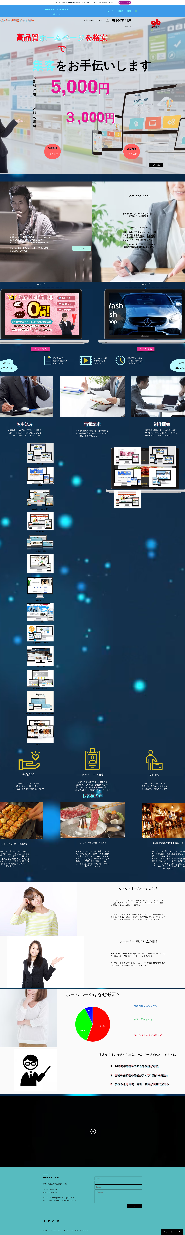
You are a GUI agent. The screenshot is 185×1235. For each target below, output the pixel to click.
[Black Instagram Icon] (53, 1220)
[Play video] (93, 1131)
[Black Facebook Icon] (44, 1220)
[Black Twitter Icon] (49, 1220)
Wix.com (85, 1231)
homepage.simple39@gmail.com (62, 1198)
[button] (52, 151)
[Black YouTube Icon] (57, 1220)
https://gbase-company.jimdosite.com (63, 1200)
